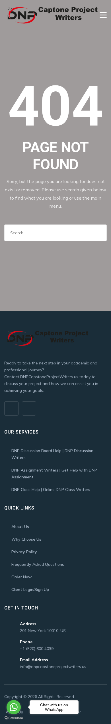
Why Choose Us (26, 539)
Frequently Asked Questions (37, 564)
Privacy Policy (24, 551)
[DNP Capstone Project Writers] (51, 15)
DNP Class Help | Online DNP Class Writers (50, 489)
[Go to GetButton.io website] (14, 718)
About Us (20, 526)
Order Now (21, 576)
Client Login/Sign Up (30, 589)
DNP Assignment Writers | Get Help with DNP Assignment (54, 474)
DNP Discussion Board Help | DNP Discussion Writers (52, 454)
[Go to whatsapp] (14, 707)
